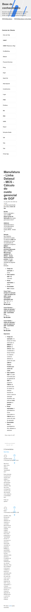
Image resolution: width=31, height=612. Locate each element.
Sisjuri (4, 127)
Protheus (5, 105)
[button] (10, 438)
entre (10, 606)
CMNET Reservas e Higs (9, 46)
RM (4, 110)
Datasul (5, 56)
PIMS (4, 100)
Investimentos (6, 89)
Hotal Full (5, 78)
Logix (4, 94)
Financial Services (7, 62)
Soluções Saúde (7, 132)
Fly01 (4, 73)
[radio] (14, 455)
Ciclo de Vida (6, 35)
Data (5, 452)
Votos (7, 452)
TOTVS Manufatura (7, 19)
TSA (4, 143)
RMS (4, 116)
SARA (4, 121)
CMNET (5, 40)
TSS (4, 148)
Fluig (4, 67)
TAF (4, 137)
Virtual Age (6, 154)
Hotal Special (6, 83)
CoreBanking (6, 51)
